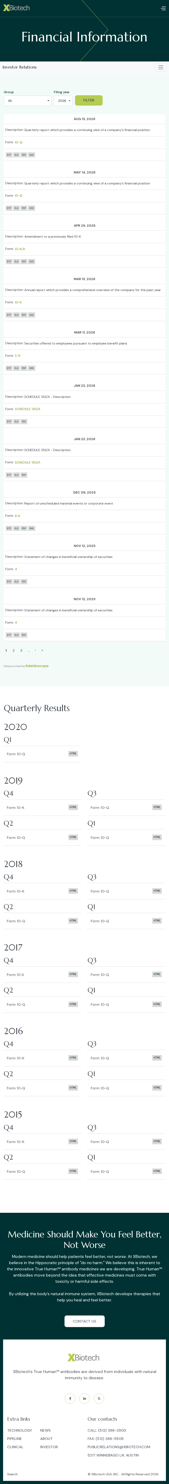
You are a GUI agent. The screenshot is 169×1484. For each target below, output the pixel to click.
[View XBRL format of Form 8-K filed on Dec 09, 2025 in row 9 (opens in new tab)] (31, 528)
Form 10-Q (16, 754)
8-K (17, 516)
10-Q (18, 142)
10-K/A (20, 249)
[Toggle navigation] (161, 67)
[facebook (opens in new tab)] (70, 1398)
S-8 (17, 355)
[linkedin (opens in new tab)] (84, 1398)
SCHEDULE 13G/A (27, 409)
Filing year (62, 92)
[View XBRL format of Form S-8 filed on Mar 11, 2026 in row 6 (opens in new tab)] (31, 368)
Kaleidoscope (37, 665)
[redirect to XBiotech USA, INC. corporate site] (17, 8)
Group (9, 92)
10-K (18, 302)
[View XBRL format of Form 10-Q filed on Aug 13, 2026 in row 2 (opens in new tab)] (31, 155)
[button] (163, 8)
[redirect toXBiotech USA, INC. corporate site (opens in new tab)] (84, 1358)
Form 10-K (15, 807)
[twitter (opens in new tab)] (99, 1398)
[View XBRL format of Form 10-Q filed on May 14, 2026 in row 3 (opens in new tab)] (31, 208)
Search (12, 1474)
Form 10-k (15, 974)
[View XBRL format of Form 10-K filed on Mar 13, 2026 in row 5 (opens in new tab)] (31, 315)
